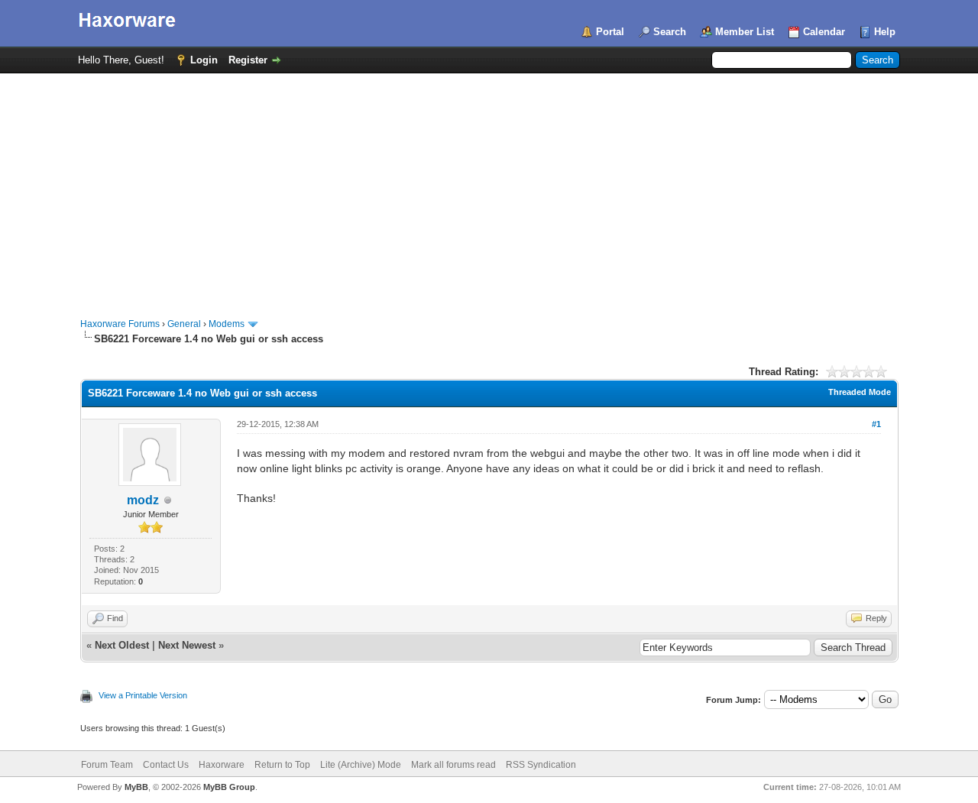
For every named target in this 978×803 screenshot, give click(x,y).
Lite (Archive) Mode (360, 764)
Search (669, 31)
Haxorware (221, 764)
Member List (744, 31)
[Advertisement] (489, 188)
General (184, 324)
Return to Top (282, 764)
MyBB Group (229, 787)
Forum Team (107, 764)
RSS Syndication (541, 764)
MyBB (136, 787)
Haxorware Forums (120, 324)
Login (204, 60)
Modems (226, 324)
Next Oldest (122, 645)
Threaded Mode (859, 392)
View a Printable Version (143, 695)
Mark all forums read (453, 764)
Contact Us (166, 764)
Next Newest (186, 645)
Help (884, 31)
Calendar (824, 31)
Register (247, 60)
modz (143, 500)
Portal (610, 31)
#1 (876, 424)
